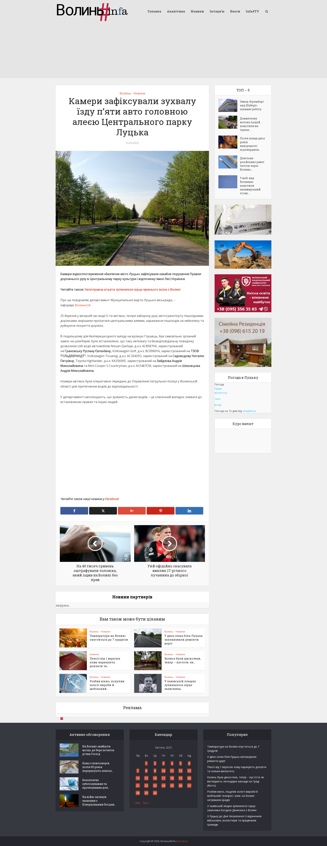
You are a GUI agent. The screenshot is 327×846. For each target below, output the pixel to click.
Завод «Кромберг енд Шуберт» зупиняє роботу (252, 105)
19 (180, 778)
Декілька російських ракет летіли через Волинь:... (252, 163)
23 (154, 785)
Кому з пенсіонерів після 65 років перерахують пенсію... (98, 767)
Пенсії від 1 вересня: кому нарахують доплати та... (105, 662)
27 (189, 785)
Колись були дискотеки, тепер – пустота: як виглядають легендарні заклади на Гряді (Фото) (235, 781)
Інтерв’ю (217, 11)
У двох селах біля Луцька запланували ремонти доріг (183, 639)
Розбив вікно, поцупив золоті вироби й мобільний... (107, 685)
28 (137, 793)
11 (172, 771)
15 (146, 778)
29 (146, 793)
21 (137, 785)
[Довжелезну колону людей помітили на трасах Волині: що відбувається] (229, 122)
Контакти (182, 841)
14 (137, 778)
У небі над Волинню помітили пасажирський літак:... (250, 185)
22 (146, 785)
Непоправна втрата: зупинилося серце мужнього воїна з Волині (132, 289)
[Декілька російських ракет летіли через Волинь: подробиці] (229, 161)
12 (180, 771)
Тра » (145, 803)
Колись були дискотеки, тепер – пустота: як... (182, 660)
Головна (154, 11)
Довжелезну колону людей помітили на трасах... (250, 124)
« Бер (136, 803)
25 (172, 785)
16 (154, 778)
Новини (197, 11)
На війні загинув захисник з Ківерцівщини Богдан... (99, 800)
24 (163, 785)
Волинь (125, 93)
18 (172, 778)
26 (180, 785)
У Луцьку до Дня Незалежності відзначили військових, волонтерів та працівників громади (234, 820)
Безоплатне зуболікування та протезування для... (96, 783)
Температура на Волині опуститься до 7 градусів (109, 637)
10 (163, 771)
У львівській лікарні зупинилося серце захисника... (180, 685)
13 (189, 771)
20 (189, 778)
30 (154, 793)
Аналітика (176, 11)
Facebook (112, 499)
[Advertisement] (163, 51)
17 (163, 778)
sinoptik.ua (249, 411)
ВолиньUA (82, 305)
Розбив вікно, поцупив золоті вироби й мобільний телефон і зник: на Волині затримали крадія (232, 796)
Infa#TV (252, 11)
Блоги (235, 11)
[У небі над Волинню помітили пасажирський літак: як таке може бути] (229, 181)
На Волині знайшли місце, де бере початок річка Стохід (98, 750)
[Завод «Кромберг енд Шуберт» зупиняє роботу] (229, 105)
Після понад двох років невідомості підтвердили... (252, 143)
